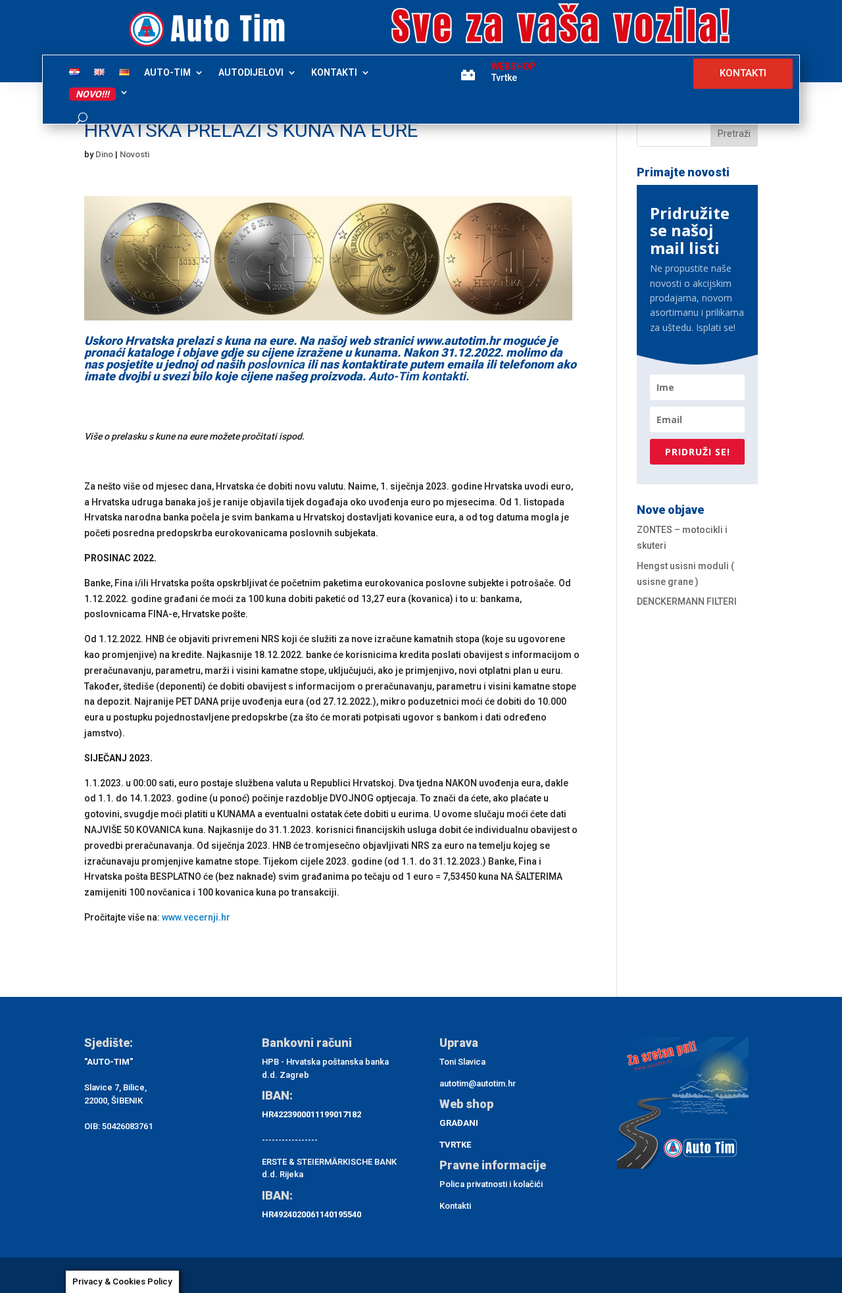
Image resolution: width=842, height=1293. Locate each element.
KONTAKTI (334, 73)
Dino (104, 154)
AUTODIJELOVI (251, 73)
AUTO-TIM (167, 73)
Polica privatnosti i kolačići (491, 1184)
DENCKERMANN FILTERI (687, 601)
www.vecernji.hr (196, 917)
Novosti (134, 154)
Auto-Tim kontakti (417, 376)
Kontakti (455, 1206)
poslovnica (276, 364)
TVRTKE (455, 1145)
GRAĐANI (458, 1123)
